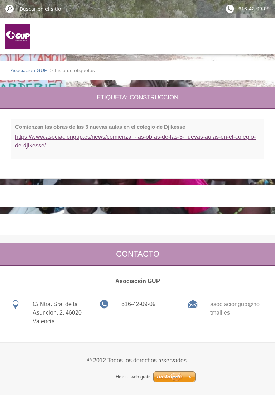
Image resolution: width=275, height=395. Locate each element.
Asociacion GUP (29, 70)
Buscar (9, 8)
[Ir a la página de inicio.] (17, 41)
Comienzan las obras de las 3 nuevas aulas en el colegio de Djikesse (100, 127)
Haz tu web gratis (134, 377)
